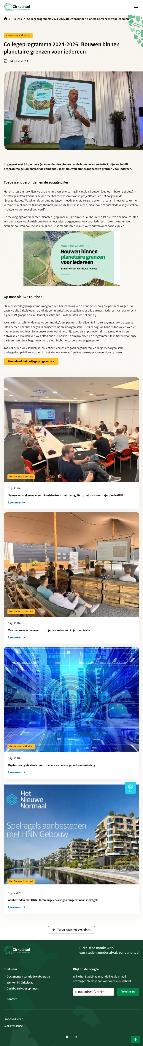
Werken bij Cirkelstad (20, 983)
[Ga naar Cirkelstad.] (5, 19)
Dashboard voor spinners (23, 989)
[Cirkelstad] (17, 7)
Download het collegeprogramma (33, 361)
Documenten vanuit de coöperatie (28, 977)
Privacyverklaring (13, 1019)
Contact (12, 999)
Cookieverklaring (13, 1026)
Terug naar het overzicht (73, 930)
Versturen (128, 991)
